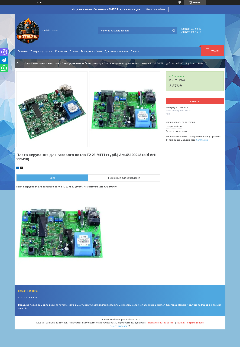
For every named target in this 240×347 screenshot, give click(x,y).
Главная (23, 51)
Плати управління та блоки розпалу (81, 63)
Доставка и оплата (116, 51)
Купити (194, 101)
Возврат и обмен (91, 51)
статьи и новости (27, 297)
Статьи (74, 51)
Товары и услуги (40, 51)
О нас (134, 51)
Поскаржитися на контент (161, 322)
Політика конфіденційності (190, 322)
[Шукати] (173, 30)
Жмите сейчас (155, 9)
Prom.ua (136, 319)
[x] (21, 168)
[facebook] (17, 168)
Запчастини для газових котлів (42, 63)
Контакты (61, 51)
